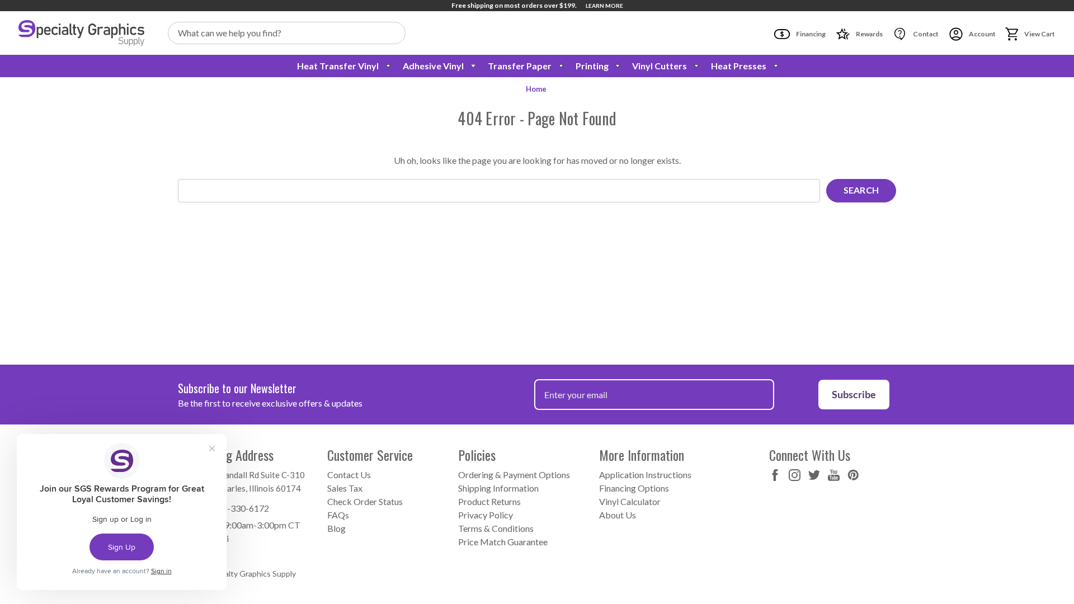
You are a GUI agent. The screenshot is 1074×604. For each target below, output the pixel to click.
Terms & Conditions (496, 528)
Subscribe (854, 394)
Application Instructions (645, 474)
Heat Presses (738, 65)
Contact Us (349, 474)
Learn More (604, 5)
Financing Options (634, 488)
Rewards (869, 34)
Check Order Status (365, 501)
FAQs (338, 514)
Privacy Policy (485, 514)
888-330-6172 (240, 508)
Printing (592, 65)
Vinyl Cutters (659, 65)
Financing (810, 34)
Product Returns (489, 501)
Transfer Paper (520, 65)
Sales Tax (344, 488)
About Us (617, 514)
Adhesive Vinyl (433, 65)
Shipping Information (498, 488)
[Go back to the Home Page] (81, 33)
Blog (336, 528)
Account (982, 34)
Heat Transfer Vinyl (338, 65)
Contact (925, 34)
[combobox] (287, 33)
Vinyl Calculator (630, 501)
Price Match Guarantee (503, 541)
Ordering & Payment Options (514, 474)
